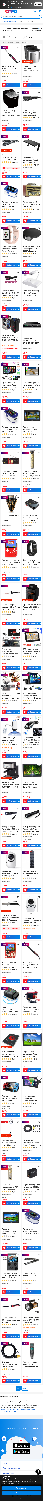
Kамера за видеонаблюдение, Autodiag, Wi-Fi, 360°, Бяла (11, 873)
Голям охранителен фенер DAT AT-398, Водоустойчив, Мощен (31, 1319)
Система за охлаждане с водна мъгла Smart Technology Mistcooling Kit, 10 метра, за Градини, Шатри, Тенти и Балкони (10, 1364)
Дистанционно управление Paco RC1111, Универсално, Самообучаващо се (31, 873)
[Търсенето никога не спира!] (11, 11)
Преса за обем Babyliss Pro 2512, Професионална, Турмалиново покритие (9, 157)
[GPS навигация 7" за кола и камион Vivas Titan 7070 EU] (32, 371)
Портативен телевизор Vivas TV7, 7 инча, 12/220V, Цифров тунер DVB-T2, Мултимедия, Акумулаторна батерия (32, 429)
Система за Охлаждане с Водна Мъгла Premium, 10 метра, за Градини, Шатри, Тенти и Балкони (31, 1142)
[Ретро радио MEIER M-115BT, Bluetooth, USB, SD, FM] (32, 190)
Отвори (38, 4)
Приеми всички (21, 1488)
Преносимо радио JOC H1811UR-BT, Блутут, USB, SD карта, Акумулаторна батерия (9, 473)
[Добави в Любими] (18, 47)
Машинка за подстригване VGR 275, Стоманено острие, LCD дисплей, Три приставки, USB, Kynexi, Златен (10, 1186)
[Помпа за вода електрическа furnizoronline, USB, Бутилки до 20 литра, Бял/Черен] (11, 726)
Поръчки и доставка (11, 1468)
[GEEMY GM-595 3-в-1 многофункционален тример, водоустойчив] (11, 503)
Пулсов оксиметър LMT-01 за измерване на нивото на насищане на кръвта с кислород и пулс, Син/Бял (11, 204)
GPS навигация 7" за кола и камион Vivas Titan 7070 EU (31, 384)
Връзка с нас (8, 1473)
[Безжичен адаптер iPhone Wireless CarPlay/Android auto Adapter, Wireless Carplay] (32, 279)
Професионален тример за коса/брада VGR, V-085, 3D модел (32, 473)
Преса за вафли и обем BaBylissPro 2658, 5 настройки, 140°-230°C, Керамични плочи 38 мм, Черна (32, 112)
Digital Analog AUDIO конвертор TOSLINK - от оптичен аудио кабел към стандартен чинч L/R (32, 1186)
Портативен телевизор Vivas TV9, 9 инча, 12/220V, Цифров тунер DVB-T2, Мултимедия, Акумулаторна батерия (11, 1231)
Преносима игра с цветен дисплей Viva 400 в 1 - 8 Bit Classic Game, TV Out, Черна (11, 1275)
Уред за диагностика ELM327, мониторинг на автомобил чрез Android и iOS (11, 1009)
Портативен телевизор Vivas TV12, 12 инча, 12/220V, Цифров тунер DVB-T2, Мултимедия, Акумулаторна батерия (30, 1054)
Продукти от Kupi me (8, 21)
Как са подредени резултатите (14, 42)
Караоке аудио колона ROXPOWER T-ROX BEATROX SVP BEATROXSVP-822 (10, 337)
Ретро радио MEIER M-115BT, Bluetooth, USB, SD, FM (31, 204)
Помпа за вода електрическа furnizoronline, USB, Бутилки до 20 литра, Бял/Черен (10, 739)
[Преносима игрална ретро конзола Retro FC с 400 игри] (11, 548)
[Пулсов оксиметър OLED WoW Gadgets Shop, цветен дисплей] (11, 415)
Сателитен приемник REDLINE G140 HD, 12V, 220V (31, 340)
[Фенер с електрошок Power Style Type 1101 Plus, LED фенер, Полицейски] (32, 815)
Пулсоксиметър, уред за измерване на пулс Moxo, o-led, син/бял (31, 1231)
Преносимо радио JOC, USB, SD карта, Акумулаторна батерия (31, 1009)
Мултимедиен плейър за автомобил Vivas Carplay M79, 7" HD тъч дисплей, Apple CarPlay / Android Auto (31, 1098)
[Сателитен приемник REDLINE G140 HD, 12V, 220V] (32, 325)
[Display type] (4, 37)
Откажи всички (21, 1493)
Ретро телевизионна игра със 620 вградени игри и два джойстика (11, 695)
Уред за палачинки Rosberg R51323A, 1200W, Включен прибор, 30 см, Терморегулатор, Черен (31, 248)
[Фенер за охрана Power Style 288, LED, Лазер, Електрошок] (11, 815)
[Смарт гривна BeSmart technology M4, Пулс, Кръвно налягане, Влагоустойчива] (32, 548)
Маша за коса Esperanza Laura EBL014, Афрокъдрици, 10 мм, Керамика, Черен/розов (9, 68)
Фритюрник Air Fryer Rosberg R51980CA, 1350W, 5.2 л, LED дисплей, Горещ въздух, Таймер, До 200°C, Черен (32, 607)
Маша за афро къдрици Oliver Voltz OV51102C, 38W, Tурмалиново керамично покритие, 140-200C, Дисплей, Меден (11, 607)
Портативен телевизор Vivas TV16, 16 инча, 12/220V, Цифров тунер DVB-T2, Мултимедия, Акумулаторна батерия (30, 784)
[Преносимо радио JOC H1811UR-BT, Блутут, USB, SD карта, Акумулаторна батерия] (11, 459)
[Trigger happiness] (2, 11)
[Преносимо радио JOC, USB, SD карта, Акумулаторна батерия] (32, 995)
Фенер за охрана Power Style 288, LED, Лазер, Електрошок (10, 829)
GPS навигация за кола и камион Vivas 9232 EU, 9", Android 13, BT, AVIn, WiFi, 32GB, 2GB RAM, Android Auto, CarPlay (31, 651)
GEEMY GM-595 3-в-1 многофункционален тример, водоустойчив (11, 517)
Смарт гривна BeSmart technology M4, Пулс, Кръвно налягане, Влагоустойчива (31, 562)
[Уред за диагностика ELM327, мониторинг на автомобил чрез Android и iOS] (11, 995)
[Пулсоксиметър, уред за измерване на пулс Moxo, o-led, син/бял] (32, 1217)
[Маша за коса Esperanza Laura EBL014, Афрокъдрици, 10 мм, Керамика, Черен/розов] (11, 54)
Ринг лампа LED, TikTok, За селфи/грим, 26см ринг (9, 1142)
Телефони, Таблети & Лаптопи (15, 28)
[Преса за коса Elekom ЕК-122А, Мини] (32, 1261)
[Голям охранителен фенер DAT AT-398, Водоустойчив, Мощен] (32, 1305)
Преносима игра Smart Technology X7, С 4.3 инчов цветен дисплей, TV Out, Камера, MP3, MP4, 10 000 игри (10, 1098)
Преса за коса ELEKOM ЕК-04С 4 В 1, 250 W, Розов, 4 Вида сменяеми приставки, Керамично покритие (11, 292)
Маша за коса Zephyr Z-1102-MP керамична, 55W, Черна (30, 964)
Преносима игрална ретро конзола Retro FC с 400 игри (11, 562)
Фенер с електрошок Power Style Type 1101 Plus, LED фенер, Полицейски (32, 829)
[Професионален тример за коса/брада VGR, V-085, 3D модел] (32, 459)
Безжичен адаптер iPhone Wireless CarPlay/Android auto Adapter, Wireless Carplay (32, 292)
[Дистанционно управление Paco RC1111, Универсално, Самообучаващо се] (32, 859)
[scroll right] (39, 29)
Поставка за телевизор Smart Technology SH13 (30, 160)
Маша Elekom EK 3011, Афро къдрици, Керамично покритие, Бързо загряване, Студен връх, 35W (11, 1319)
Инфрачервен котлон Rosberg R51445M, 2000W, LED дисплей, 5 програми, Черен (10, 1054)
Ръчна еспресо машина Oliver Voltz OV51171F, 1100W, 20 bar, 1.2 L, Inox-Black (10, 784)
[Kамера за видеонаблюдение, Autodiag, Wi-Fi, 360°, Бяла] (11, 859)
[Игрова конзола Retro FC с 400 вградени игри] (11, 950)
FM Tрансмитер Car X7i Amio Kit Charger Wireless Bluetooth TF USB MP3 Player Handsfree (32, 739)
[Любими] (35, 11)
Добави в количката (13, 85)
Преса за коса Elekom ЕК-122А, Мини (30, 1275)
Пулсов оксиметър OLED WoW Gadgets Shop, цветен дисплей (10, 429)
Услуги (5, 1463)
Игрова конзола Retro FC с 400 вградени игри (9, 964)
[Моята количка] (40, 11)
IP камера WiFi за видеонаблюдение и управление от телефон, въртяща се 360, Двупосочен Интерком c (32, 920)
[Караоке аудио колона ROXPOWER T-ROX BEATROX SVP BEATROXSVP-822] (11, 323)
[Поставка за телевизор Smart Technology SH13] (32, 144)
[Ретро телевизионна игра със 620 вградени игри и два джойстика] (11, 681)
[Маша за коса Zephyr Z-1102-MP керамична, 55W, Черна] (32, 950)
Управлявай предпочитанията (21, 1498)
